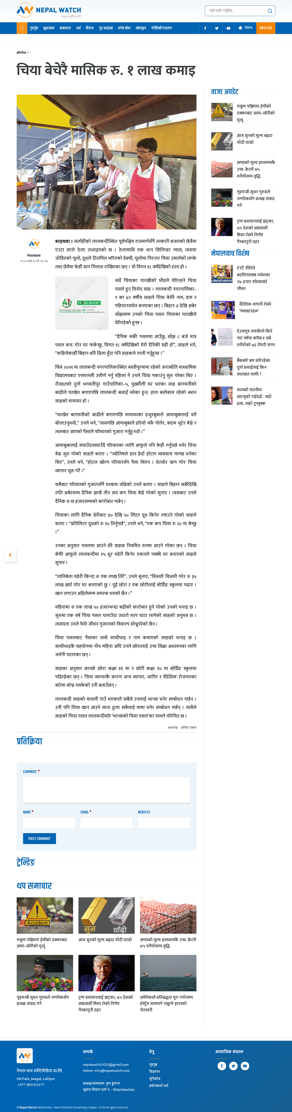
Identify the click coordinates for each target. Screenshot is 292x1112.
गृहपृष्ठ (34, 28)
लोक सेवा (124, 28)
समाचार (65, 28)
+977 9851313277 (31, 1085)
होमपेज (23, 53)
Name (28, 812)
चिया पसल (189, 728)
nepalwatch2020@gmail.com (106, 1065)
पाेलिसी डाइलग (161, 28)
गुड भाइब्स (106, 28)
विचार (90, 28)
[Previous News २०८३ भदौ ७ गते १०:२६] (10, 555)
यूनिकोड (154, 1079)
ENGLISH (266, 28)
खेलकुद (141, 28)
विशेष (248, 28)
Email (86, 812)
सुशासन (49, 28)
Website (144, 812)
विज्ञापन (154, 1072)
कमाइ (174, 728)
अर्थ (78, 28)
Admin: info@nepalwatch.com (106, 1071)
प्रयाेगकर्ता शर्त (158, 1086)
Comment (31, 772)
